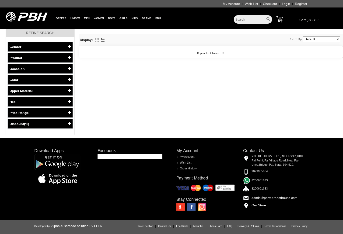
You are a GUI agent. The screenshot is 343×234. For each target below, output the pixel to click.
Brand (146, 18)
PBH (158, 18)
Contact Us (164, 226)
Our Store (259, 205)
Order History (188, 168)
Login (286, 4)
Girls (123, 18)
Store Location (145, 226)
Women (99, 18)
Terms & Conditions (275, 226)
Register (301, 4)
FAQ (229, 226)
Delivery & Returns (248, 226)
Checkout (270, 4)
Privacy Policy (299, 226)
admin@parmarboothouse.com (275, 198)
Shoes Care (215, 226)
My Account (231, 4)
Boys (111, 18)
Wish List (251, 4)
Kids (135, 18)
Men (87, 18)
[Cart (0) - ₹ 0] (279, 19)
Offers (61, 18)
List (103, 40)
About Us (198, 226)
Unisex (75, 18)
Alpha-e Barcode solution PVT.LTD (76, 226)
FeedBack (182, 226)
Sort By (296, 39)
